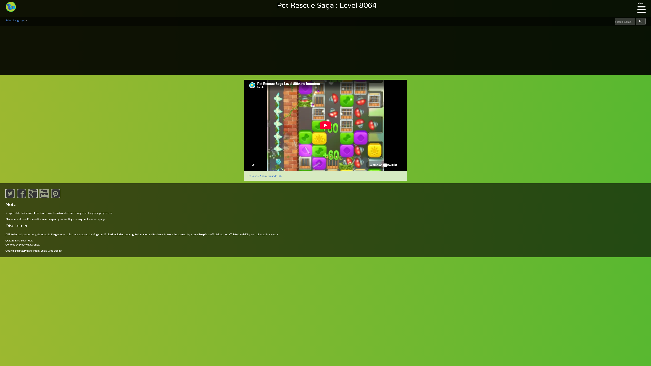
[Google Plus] (33, 197)
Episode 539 (275, 175)
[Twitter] (10, 197)
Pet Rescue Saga (256, 175)
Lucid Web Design (51, 250)
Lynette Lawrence (29, 244)
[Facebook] (21, 197)
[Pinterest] (55, 197)
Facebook (93, 219)
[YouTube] (44, 197)
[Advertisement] (325, 51)
